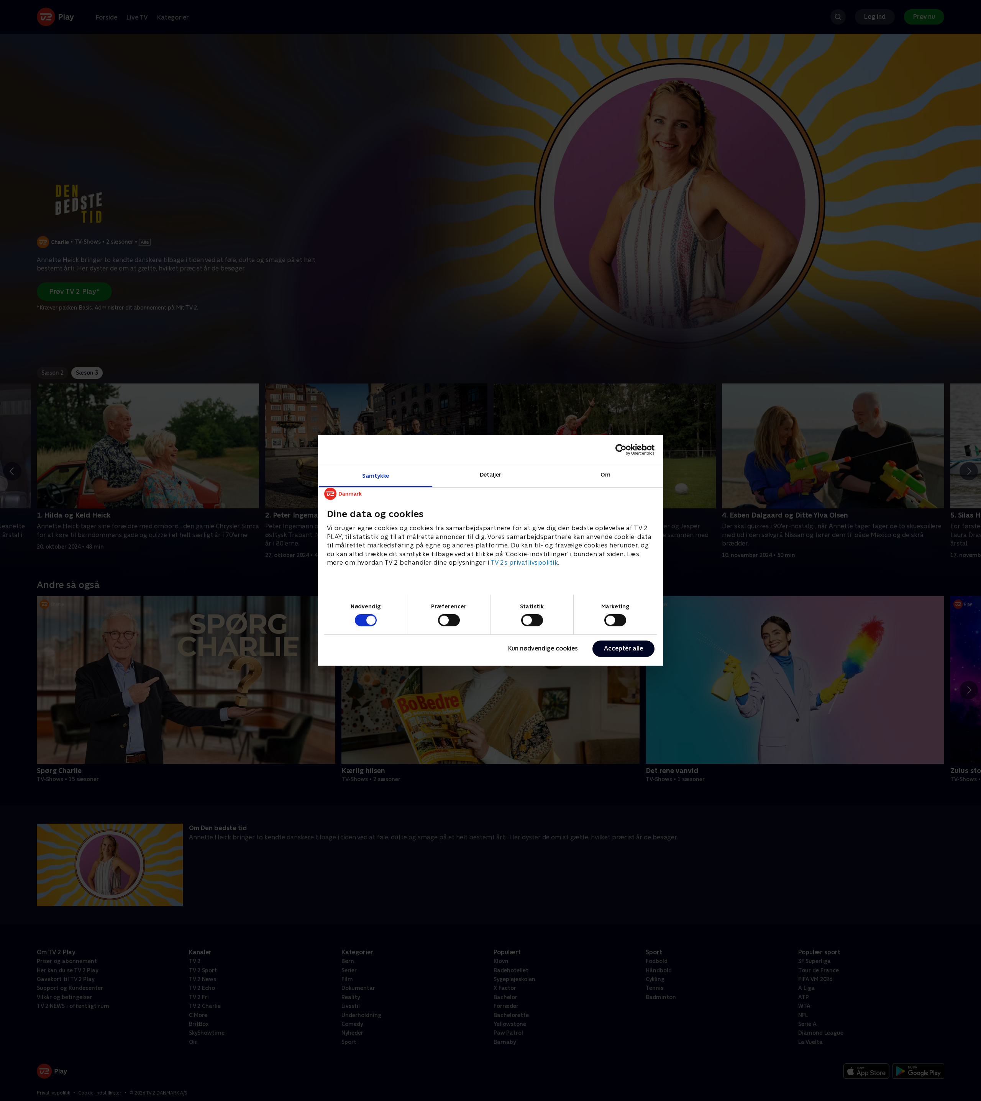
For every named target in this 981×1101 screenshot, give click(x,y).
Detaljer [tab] (491, 474)
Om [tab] (605, 474)
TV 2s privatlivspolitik (524, 562)
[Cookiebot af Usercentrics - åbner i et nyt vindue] (621, 449)
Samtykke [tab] (375, 475)
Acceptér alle (623, 648)
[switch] (449, 620)
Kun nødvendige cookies (543, 648)
